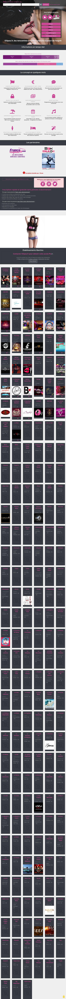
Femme (51, 27)
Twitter (48, 181)
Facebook (43, 181)
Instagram (55, 181)
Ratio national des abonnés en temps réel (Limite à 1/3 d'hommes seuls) (33, 61)
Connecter (45, 4)
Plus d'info (33, 261)
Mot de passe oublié (55, 4)
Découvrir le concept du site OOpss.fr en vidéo (17, 179)
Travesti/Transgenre (51, 33)
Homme (51, 30)
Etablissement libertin (51, 36)
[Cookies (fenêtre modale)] (63, 997)
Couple (51, 24)
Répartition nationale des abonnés (33, 53)
